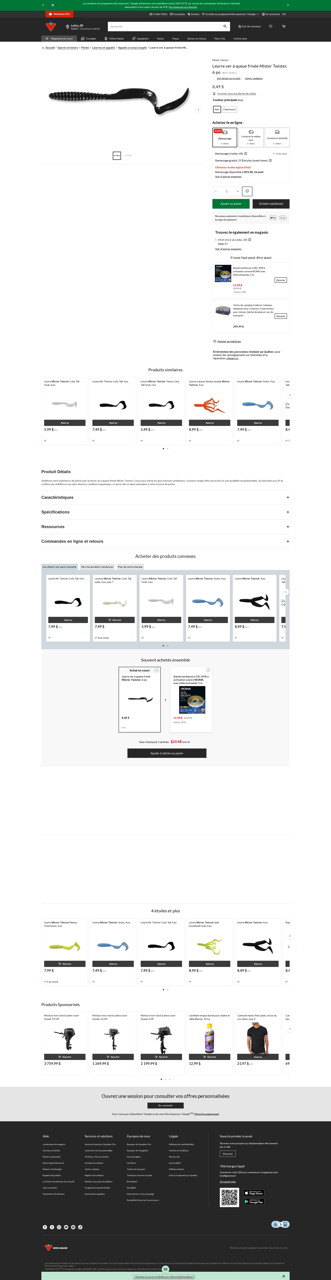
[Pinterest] (73, 1227)
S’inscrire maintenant (206, 1114)
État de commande (51, 1156)
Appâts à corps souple (132, 47)
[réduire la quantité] (238, 191)
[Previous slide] (43, 5)
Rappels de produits (52, 1175)
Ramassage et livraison (53, 1163)
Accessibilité (175, 1163)
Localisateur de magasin (54, 1144)
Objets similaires (254, 78)
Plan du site (174, 1156)
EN (283, 14)
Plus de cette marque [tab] (130, 566)
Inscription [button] (179, 14)
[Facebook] (45, 1227)
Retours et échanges (52, 1169)
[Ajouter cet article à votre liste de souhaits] (247, 191)
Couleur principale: (225, 100)
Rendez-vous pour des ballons (99, 1181)
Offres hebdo (116, 38)
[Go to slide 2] (128, 156)
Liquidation (143, 38)
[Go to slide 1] (117, 156)
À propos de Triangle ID (137, 1150)
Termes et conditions (179, 1150)
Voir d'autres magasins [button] (228, 176)
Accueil (50, 47)
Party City (219, 38)
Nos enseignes (134, 1156)
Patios (160, 38)
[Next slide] (288, 5)
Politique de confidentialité (181, 1144)
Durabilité (131, 1187)
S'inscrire (228, 1153)
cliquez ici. (232, 358)
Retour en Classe (196, 38)
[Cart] (283, 27)
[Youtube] (66, 1227)
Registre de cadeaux (94, 1175)
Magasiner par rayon (62, 38)
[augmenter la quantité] (216, 191)
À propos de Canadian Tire (139, 1144)
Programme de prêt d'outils (97, 1187)
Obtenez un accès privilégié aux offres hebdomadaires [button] (164, 1276)
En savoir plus (228, 1181)
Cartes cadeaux (92, 1169)
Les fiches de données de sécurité (58, 1181)
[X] (52, 1227)
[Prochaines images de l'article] (198, 110)
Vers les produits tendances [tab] (97, 566)
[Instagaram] (59, 1227)
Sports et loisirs (68, 47)
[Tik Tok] (80, 1227)
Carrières (131, 1163)
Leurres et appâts (103, 47)
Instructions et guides (95, 1194)
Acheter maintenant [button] (271, 203)
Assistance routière (94, 1163)
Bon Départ (132, 1181)
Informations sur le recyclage (140, 1194)
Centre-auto (240, 38)
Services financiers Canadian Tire (100, 1144)
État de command (251, 26)
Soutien (195, 14)
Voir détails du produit (228, 78)
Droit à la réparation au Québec (183, 1175)
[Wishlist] (270, 27)
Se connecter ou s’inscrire (183, 7)
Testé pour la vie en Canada (139, 1175)
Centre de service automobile (98, 1150)
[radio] (217, 109)
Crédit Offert (160, 14)
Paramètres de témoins (54, 1194)
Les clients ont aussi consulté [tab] (59, 566)
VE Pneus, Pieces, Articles (97, 1156)
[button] (225, 26)
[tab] (225, 137)
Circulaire (91, 38)
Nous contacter (50, 1187)
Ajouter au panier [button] (231, 203)
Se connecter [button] (272, 14)
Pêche (85, 47)
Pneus (175, 38)
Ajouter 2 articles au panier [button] (167, 753)
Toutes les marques (136, 1169)
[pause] (52, 5)
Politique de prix (176, 1169)
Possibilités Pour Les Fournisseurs (143, 1200)
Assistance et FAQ (51, 1150)
